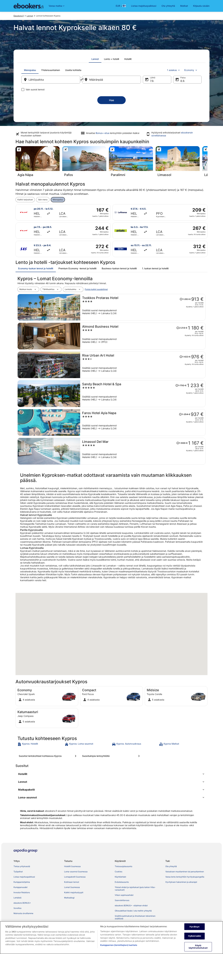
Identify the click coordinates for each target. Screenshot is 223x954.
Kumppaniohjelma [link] (22, 882)
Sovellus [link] (17, 908)
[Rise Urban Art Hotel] (143, 364)
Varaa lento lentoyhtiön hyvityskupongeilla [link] (184, 877)
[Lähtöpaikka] (50, 80)
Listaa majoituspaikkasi (143, 5)
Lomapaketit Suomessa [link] (75, 877)
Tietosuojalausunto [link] (123, 866)
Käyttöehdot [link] (120, 877)
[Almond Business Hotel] (143, 336)
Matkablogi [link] (69, 897)
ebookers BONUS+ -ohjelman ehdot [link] (131, 905)
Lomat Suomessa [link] (72, 887)
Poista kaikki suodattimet (96, 289)
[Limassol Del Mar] (143, 451)
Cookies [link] (118, 871)
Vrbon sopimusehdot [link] (124, 895)
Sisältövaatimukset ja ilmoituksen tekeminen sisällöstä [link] (135, 917)
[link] (40, 744)
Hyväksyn (194, 926)
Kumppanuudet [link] (20, 887)
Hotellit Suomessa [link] (72, 866)
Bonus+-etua (102, 133)
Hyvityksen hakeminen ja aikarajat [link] (181, 882)
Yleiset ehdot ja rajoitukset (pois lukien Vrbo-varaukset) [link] (135, 888)
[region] (111, 937)
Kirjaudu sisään (201, 5)
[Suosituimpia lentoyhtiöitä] (111, 756)
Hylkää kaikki (194, 936)
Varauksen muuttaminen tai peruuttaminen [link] (184, 871)
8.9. (182, 81)
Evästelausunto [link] (122, 882)
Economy (189, 70)
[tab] (95, 59)
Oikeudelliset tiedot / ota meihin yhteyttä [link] (133, 910)
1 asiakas (172, 70)
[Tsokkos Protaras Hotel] (143, 307)
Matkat (184, 5)
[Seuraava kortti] (207, 162)
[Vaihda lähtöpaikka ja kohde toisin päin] (82, 79)
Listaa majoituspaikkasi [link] (24, 877)
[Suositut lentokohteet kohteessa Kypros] (48, 756)
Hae (111, 100)
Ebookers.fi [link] (19, 16)
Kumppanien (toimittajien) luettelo (118, 945)
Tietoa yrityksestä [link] (22, 866)
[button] (111, 774)
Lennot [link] (30, 16)
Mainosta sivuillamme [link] (23, 913)
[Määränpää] (111, 80)
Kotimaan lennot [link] (71, 882)
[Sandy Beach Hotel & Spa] (143, 393)
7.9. (152, 81)
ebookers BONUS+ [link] (22, 903)
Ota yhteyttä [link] (171, 866)
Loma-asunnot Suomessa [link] (76, 871)
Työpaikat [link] (18, 871)
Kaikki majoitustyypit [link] (73, 892)
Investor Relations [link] (22, 892)
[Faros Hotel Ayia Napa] (143, 422)
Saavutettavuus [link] (122, 900)
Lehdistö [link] (17, 897)
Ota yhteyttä (168, 5)
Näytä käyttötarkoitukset (198, 946)
